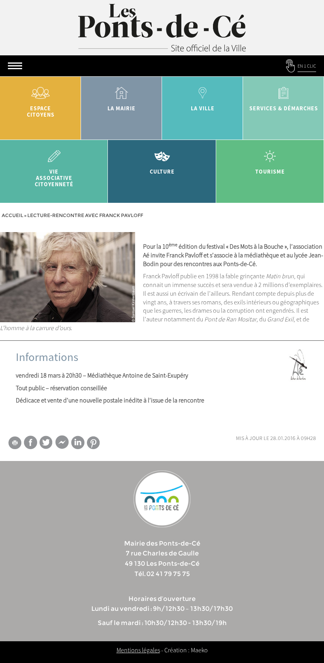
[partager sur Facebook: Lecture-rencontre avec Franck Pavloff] (30, 442)
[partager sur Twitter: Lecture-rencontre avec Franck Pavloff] (46, 442)
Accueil (12, 215)
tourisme (270, 171)
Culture (162, 171)
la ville (203, 108)
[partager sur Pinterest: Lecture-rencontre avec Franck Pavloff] (93, 442)
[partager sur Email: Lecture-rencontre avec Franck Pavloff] (14, 444)
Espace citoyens (41, 111)
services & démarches (283, 108)
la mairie (121, 108)
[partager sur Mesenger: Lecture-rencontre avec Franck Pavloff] (62, 444)
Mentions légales (138, 650)
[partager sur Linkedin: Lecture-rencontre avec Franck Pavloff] (78, 442)
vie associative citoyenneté (54, 178)
